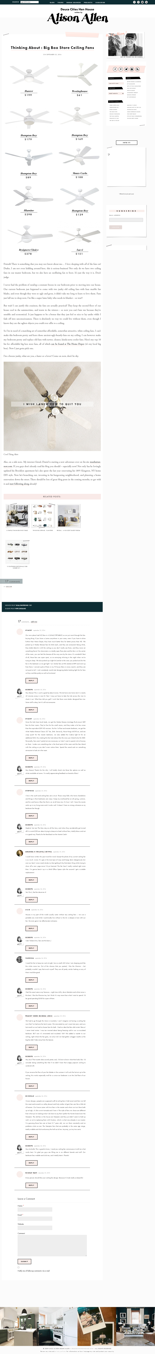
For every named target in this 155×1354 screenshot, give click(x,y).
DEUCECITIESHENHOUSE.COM (82, 1348)
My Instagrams (131, 97)
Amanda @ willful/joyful (38, 852)
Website (21, 1224)
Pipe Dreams (20, 609)
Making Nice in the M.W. (134, 107)
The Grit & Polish (114, 120)
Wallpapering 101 (24, 605)
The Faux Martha (114, 116)
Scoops (29, 690)
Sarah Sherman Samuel (133, 111)
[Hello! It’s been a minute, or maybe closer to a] (58, 1326)
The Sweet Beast (131, 114)
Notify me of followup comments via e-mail (34, 1271)
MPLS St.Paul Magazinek (134, 86)
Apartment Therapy (132, 92)
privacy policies (60, 1351)
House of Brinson (115, 114)
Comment (21, 1233)
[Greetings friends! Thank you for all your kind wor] (135, 1326)
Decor (9, 587)
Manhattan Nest (132, 109)
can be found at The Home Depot (67, 344)
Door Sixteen (113, 109)
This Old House (131, 88)
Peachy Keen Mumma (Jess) (39, 1016)
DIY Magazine (131, 83)
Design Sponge (131, 94)
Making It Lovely (132, 105)
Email (20, 1215)
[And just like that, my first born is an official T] (97, 1326)
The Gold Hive (113, 111)
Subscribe (100, 3)
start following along (19, 483)
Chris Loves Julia (114, 105)
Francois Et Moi (114, 118)
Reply (31, 681)
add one (34, 621)
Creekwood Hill (114, 107)
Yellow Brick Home (132, 118)
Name (21, 1206)
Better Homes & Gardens (134, 81)
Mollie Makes (131, 90)
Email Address (114, 215)
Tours (61, 3)
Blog (52, 3)
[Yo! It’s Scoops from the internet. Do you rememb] (19, 1326)
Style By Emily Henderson (134, 116)
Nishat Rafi (31, 1173)
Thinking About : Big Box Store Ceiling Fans (52, 47)
